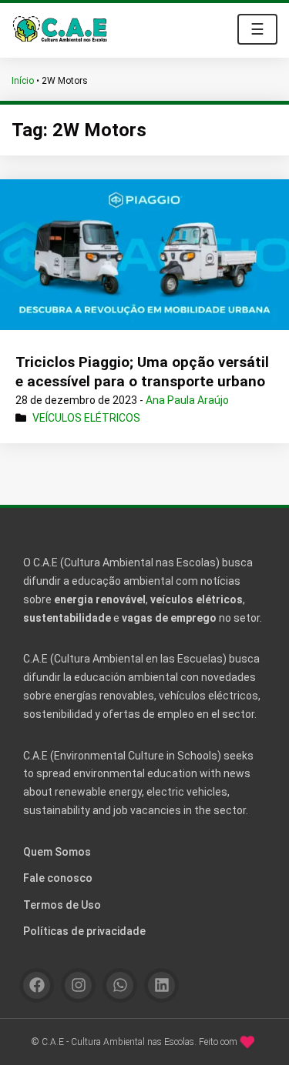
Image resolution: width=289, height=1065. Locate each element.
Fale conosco (57, 878)
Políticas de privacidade (84, 931)
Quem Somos (57, 852)
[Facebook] (36, 985)
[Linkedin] (161, 985)
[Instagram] (78, 985)
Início (23, 80)
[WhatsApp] (119, 985)
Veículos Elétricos (86, 418)
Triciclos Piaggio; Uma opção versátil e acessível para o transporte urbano (142, 371)
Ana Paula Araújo (187, 400)
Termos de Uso (62, 905)
